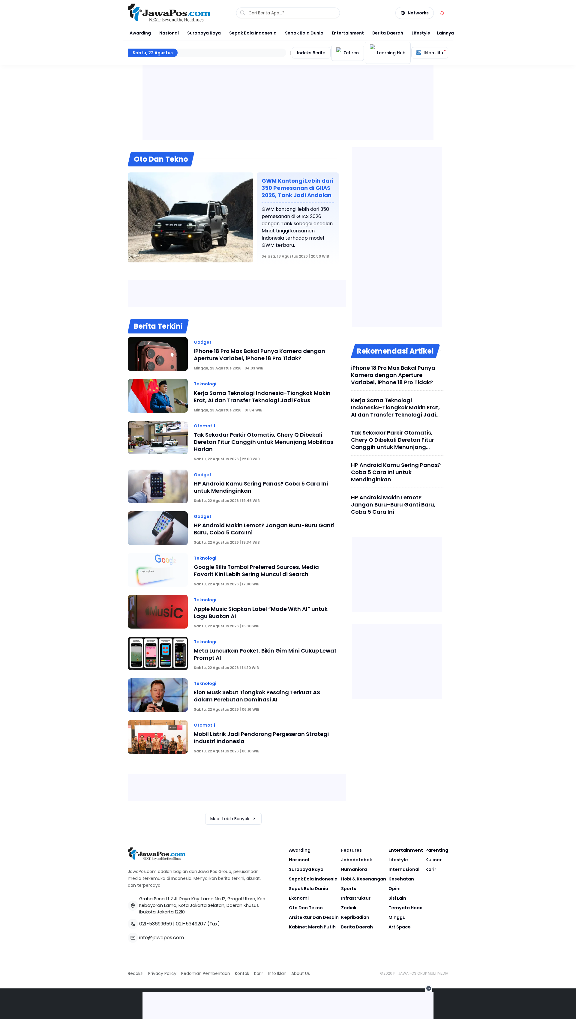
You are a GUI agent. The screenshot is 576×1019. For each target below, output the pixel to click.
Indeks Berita (311, 53)
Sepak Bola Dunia (304, 33)
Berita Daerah (387, 33)
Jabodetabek (356, 860)
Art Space (399, 927)
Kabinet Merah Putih (312, 927)
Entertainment (348, 33)
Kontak (242, 973)
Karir (430, 869)
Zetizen (351, 53)
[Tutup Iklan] (428, 988)
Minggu (397, 917)
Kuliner (433, 860)
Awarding (140, 33)
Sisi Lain (397, 898)
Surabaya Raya (204, 33)
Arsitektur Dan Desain (314, 917)
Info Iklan (277, 973)
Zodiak (348, 908)
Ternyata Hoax (405, 908)
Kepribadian (355, 917)
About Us (300, 973)
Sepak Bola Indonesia (253, 33)
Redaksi (135, 973)
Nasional (169, 33)
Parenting (436, 850)
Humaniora (354, 869)
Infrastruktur (355, 898)
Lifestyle (421, 33)
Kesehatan (401, 879)
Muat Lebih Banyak (229, 819)
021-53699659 (155, 923)
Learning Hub (391, 53)
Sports (348, 889)
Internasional (403, 869)
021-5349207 (191, 923)
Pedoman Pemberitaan (205, 973)
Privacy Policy (162, 973)
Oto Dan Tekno (306, 908)
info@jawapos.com (161, 937)
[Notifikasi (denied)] (442, 13)
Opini (394, 889)
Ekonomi (299, 898)
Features (351, 850)
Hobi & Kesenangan (363, 879)
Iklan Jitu (433, 53)
